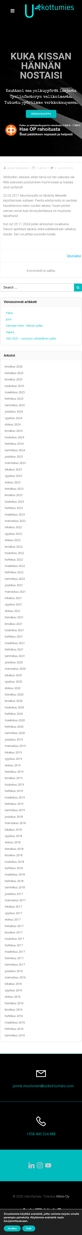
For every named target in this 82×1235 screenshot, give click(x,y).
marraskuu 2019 (15, 746)
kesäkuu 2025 (13, 379)
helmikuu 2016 (14, 1029)
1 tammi (41, 168)
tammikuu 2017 (15, 964)
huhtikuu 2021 (14, 636)
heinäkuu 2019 (14, 771)
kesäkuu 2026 (13, 366)
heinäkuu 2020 (14, 694)
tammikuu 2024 (15, 450)
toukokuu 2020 (14, 707)
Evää (28, 1228)
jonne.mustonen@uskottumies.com (43, 1085)
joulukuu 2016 (14, 971)
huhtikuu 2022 (14, 559)
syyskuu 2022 (13, 534)
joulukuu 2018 (14, 817)
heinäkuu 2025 (14, 373)
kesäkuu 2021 (13, 624)
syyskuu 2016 (13, 990)
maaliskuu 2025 (15, 392)
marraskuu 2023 (15, 463)
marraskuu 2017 (15, 900)
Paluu (9, 313)
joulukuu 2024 (14, 411)
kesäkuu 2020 (13, 701)
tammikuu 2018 (15, 887)
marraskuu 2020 (15, 668)
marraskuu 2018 (15, 823)
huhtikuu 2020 (14, 714)
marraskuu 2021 (15, 591)
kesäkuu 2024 (13, 431)
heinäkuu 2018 (14, 849)
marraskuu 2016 (15, 977)
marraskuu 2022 (15, 521)
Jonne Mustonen (18, 168)
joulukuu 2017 (14, 894)
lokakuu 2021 (13, 598)
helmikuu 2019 (14, 804)
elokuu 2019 (12, 765)
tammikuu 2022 (15, 579)
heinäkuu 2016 (14, 1003)
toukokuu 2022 (14, 553)
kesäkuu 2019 (13, 778)
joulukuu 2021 (14, 585)
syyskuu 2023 (13, 476)
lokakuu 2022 (13, 527)
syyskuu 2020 (13, 681)
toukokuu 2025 (14, 386)
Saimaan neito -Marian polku (24, 325)
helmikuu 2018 (14, 881)
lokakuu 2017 (13, 906)
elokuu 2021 (12, 611)
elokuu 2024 (12, 424)
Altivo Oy (62, 1196)
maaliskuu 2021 (15, 643)
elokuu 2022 (12, 540)
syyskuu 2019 (13, 759)
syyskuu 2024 (13, 418)
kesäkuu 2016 (13, 1009)
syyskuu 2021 (13, 604)
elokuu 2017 (12, 919)
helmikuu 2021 (14, 649)
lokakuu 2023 (13, 469)
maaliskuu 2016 (15, 1022)
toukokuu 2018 (14, 862)
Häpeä (10, 332)
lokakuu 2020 (13, 675)
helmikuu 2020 (14, 726)
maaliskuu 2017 (15, 951)
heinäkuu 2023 (14, 489)
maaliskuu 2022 (15, 566)
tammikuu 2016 (15, 1035)
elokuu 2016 (12, 996)
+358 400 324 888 (41, 1133)
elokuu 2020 (12, 688)
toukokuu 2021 (14, 630)
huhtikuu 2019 (14, 791)
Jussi (9, 319)
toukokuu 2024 (14, 437)
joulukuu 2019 (14, 739)
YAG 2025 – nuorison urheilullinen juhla (31, 338)
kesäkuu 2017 (13, 932)
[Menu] (12, 11)
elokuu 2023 (12, 482)
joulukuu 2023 (14, 456)
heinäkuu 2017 (14, 926)
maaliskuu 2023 (15, 514)
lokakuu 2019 (13, 752)
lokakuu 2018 (13, 829)
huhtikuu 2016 (14, 1016)
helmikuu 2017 (14, 958)
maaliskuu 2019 (15, 797)
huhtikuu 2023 (14, 508)
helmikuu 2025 (14, 398)
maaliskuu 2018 (15, 874)
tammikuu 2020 (15, 733)
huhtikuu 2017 (14, 945)
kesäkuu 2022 (13, 546)
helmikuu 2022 (14, 572)
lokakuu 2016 (13, 984)
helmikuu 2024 (14, 443)
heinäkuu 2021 (14, 617)
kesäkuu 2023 (13, 495)
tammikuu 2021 (15, 656)
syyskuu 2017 (13, 913)
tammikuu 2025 (15, 405)
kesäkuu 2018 (13, 855)
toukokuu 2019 (14, 784)
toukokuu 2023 (14, 501)
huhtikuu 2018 (14, 868)
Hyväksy (12, 1228)
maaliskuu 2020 (15, 720)
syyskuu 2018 (13, 836)
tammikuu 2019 (15, 810)
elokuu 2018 (12, 842)
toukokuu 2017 (14, 939)
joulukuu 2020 (14, 662)
